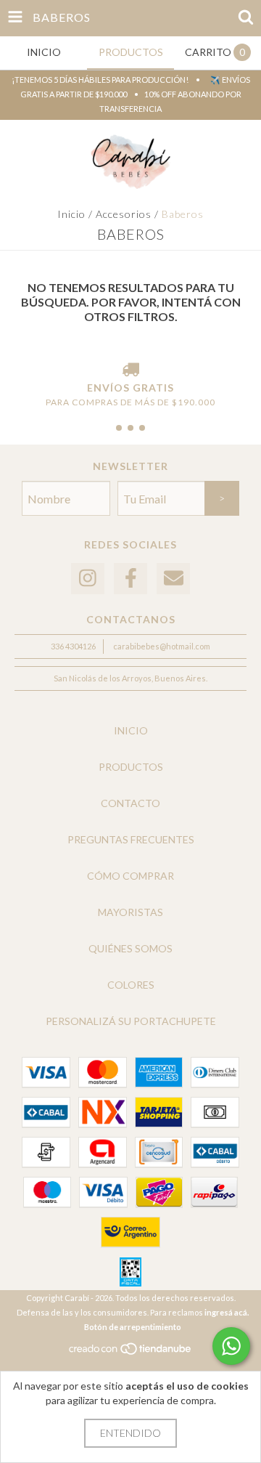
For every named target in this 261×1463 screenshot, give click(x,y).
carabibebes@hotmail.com (161, 646)
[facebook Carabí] (130, 578)
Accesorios (124, 214)
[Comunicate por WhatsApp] (231, 1346)
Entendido (130, 1433)
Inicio (71, 214)
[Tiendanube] (130, 1352)
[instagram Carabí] (87, 578)
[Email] (173, 578)
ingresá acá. (226, 1312)
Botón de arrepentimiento (132, 1327)
